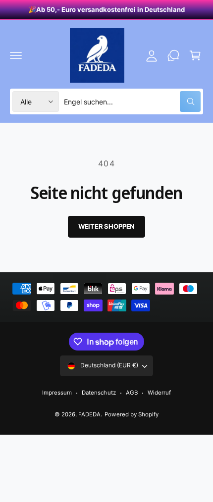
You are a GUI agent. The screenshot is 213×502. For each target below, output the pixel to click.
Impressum (57, 392)
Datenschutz (98, 392)
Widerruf (159, 392)
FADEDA (89, 414)
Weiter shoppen (106, 226)
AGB (132, 392)
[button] (16, 55)
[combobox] (132, 101)
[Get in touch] (173, 55)
